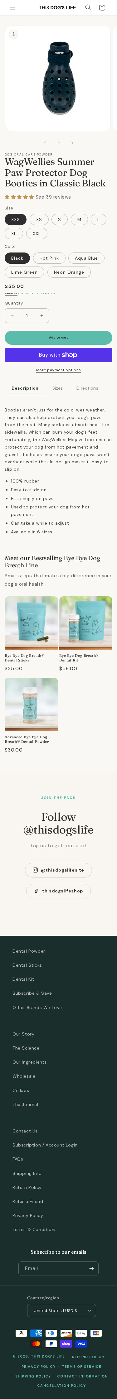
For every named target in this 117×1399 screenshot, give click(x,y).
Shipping (11, 293)
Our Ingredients (29, 1062)
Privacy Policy (27, 1215)
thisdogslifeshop (62, 891)
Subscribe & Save (32, 993)
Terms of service (82, 1366)
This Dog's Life (48, 1356)
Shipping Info (27, 1173)
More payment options (58, 370)
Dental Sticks (27, 965)
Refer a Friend (27, 1201)
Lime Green (24, 272)
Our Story (23, 1034)
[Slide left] (45, 143)
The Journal (25, 1104)
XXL (37, 233)
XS (39, 219)
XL (14, 233)
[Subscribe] (91, 1268)
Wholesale (23, 1076)
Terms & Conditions (34, 1229)
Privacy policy (39, 1366)
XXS (15, 219)
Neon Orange (69, 272)
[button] (12, 7)
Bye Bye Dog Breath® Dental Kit (79, 657)
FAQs (17, 1159)
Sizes (57, 388)
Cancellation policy (61, 1385)
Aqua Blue (86, 258)
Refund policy (88, 1357)
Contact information (82, 1376)
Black (17, 258)
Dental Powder (28, 951)
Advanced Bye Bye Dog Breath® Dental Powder (27, 739)
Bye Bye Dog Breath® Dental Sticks (24, 657)
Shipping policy (33, 1376)
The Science (26, 1048)
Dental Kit (23, 979)
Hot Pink (49, 258)
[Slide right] (72, 143)
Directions (87, 388)
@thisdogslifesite (62, 870)
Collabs (20, 1090)
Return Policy (27, 1187)
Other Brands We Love (37, 1007)
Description (25, 388)
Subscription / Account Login (45, 1145)
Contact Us (25, 1131)
